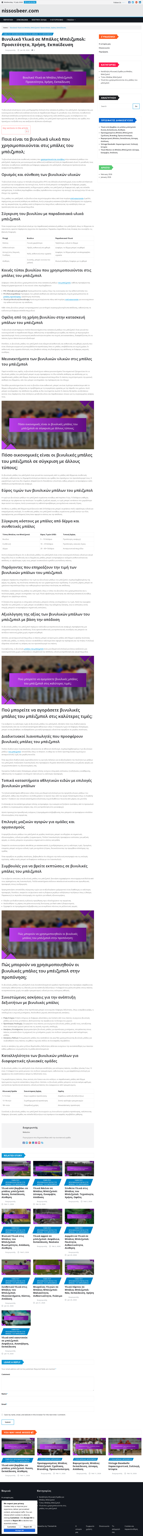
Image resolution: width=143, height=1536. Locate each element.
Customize (11, 1527)
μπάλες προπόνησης (12, 297)
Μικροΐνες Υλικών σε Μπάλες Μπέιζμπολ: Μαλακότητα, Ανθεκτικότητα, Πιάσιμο (47, 1291)
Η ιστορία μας (56, 20)
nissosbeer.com (20, 10)
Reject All (28, 1527)
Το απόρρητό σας (116, 1529)
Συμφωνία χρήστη (90, 1527)
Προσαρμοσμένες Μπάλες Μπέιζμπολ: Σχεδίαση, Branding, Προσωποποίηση (53, 1466)
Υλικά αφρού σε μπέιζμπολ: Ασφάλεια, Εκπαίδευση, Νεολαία (46, 1238)
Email (4, 1404)
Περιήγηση (8, 20)
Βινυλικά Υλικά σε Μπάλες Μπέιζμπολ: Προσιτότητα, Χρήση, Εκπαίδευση (38, 28)
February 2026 (106, 174)
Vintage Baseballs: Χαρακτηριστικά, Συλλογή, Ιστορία (124, 1466)
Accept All (19, 1530)
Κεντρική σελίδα (39, 20)
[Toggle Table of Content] (26, 131)
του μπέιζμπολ (64, 283)
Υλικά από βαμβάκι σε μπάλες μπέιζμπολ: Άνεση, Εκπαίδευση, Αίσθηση (15, 1193)
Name (5, 1394)
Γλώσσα (70, 20)
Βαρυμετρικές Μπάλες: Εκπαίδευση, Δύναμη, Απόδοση (86, 1466)
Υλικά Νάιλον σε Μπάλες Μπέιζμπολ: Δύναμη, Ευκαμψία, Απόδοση (45, 1193)
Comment (6, 1374)
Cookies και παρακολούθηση (131, 1527)
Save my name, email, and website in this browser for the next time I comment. (35, 1415)
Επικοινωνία (22, 20)
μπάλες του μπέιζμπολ (33, 649)
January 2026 (106, 177)
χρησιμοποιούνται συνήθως (53, 159)
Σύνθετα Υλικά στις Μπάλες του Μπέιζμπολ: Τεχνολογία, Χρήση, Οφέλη (79, 1193)
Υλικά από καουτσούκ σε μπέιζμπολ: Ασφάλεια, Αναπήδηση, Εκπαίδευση (15, 1342)
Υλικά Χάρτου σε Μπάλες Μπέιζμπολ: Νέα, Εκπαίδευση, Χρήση (79, 1289)
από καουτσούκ (77, 198)
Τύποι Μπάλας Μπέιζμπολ (111, 77)
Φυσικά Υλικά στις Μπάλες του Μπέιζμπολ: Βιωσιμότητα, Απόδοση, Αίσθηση (16, 1241)
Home (5, 28)
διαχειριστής (10, 50)
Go (136, 106)
